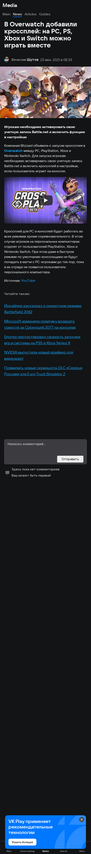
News (17, 14)
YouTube (28, 280)
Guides (44, 14)
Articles (31, 14)
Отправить (70, 459)
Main (6, 14)
